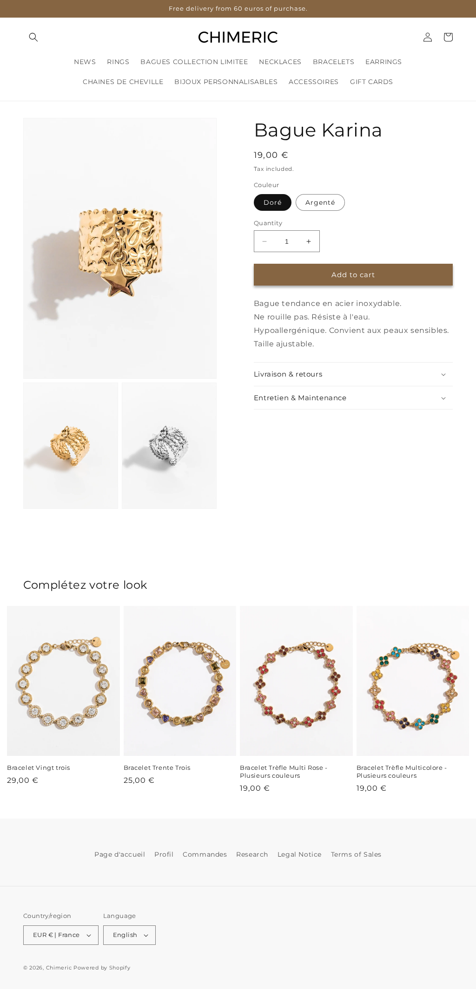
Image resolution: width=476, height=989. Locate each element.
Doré (273, 202)
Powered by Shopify (102, 967)
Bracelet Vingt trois (38, 767)
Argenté (320, 202)
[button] (33, 37)
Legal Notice (300, 854)
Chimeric (59, 967)
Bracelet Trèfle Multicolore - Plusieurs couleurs (402, 771)
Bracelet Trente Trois (157, 767)
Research (252, 854)
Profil (164, 854)
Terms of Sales (356, 854)
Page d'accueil (119, 854)
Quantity (268, 223)
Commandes (205, 854)
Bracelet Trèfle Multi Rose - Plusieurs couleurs (284, 771)
